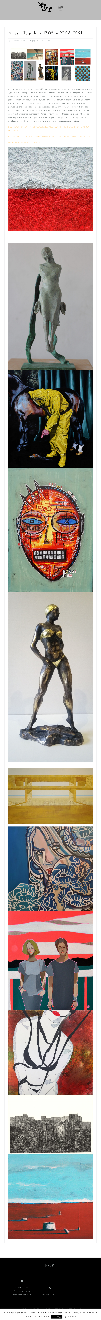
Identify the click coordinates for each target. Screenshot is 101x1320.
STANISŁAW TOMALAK (18, 127)
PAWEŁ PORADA (49, 136)
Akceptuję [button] (57, 1316)
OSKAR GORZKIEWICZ (18, 142)
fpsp (33, 40)
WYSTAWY (46, 40)
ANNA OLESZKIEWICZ (68, 136)
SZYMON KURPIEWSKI (65, 127)
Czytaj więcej (69, 1316)
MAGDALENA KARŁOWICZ (41, 127)
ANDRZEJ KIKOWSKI (31, 136)
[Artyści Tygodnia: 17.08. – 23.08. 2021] (50, 65)
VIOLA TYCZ (85, 136)
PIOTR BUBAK (14, 136)
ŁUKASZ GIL (35, 142)
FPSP (49, 1266)
